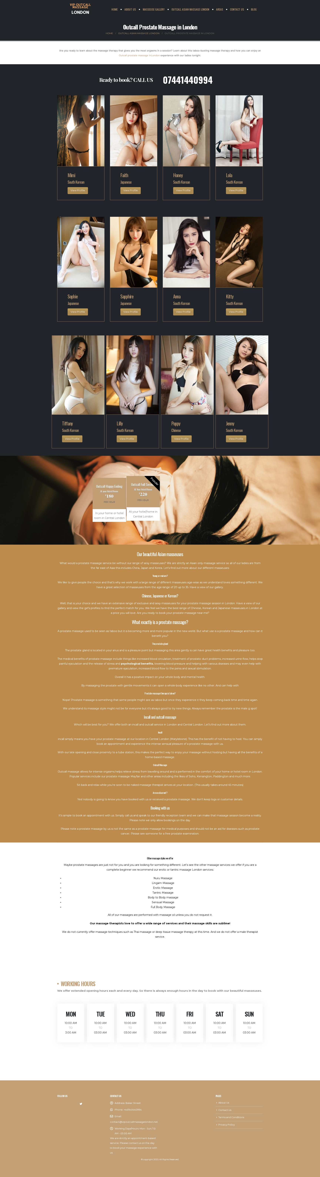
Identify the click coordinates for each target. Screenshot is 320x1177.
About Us (130, 9)
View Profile (78, 190)
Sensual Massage (163, 902)
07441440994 (188, 79)
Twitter (81, 1104)
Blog (254, 9)
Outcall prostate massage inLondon (139, 55)
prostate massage (201, 743)
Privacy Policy (226, 1124)
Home (114, 9)
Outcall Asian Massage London (190, 9)
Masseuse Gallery (154, 9)
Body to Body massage (163, 897)
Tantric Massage (163, 892)
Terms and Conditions (231, 1117)
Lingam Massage (163, 883)
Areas (219, 9)
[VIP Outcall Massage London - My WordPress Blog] (80, 9)
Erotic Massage (163, 888)
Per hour (109, 502)
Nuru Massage (163, 878)
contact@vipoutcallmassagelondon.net (134, 1122)
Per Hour (143, 500)
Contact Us (237, 9)
